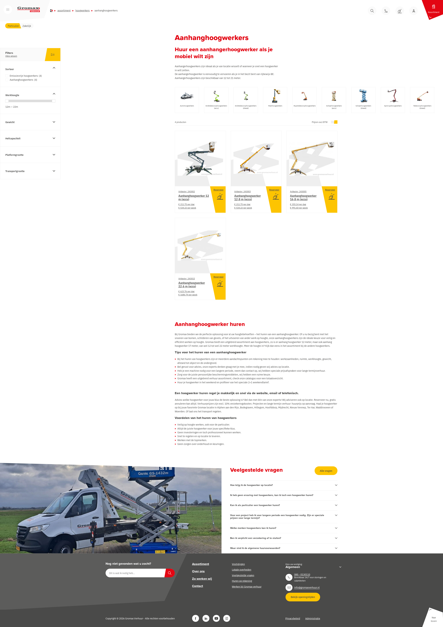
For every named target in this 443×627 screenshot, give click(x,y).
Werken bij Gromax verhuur (246, 586)
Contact (197, 586)
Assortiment (64, 10)
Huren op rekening (242, 581)
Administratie (312, 618)
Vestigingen (238, 564)
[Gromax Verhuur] (28, 9)
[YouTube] (216, 618)
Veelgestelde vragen (243, 575)
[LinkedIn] (205, 618)
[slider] (7, 101)
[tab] (187, 100)
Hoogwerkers (82, 10)
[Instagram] (226, 618)
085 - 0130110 (302, 574)
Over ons (198, 571)
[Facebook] (195, 618)
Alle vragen (326, 470)
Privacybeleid (292, 618)
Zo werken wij (202, 578)
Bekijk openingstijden (303, 597)
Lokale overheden (241, 569)
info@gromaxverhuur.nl (307, 587)
